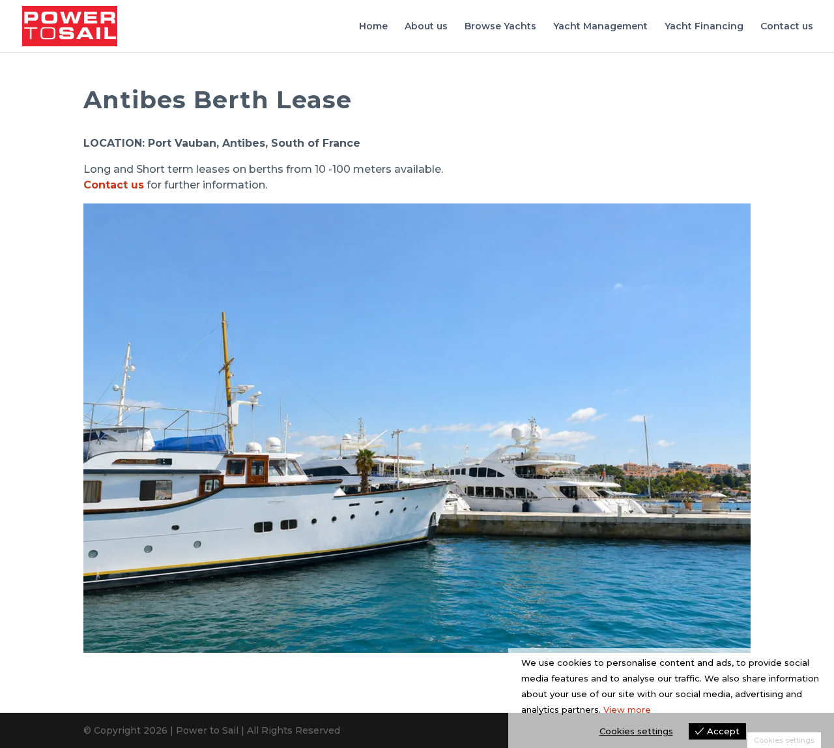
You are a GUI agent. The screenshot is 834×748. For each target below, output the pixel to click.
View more (627, 709)
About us (426, 27)
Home (373, 27)
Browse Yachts (500, 27)
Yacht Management (600, 27)
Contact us (786, 27)
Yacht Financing (704, 27)
